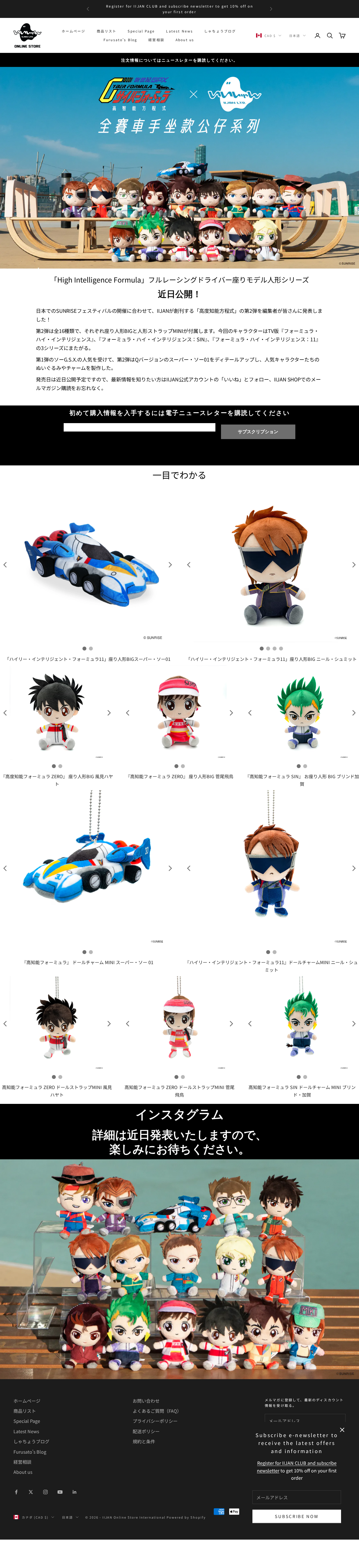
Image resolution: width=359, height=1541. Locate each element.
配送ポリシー (146, 1431)
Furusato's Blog (120, 39)
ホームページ (74, 31)
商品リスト (107, 31)
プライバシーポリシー (155, 1421)
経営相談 (156, 39)
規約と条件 (144, 1441)
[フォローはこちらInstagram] (45, 1492)
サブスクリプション (258, 431)
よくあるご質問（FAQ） (157, 1410)
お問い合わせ (146, 1400)
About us (185, 39)
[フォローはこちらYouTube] (60, 1492)
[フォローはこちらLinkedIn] (74, 1492)
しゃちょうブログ (220, 31)
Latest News (179, 31)
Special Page (141, 31)
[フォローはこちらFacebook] (16, 1492)
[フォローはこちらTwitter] (31, 1492)
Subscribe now (296, 1516)
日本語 (294, 35)
